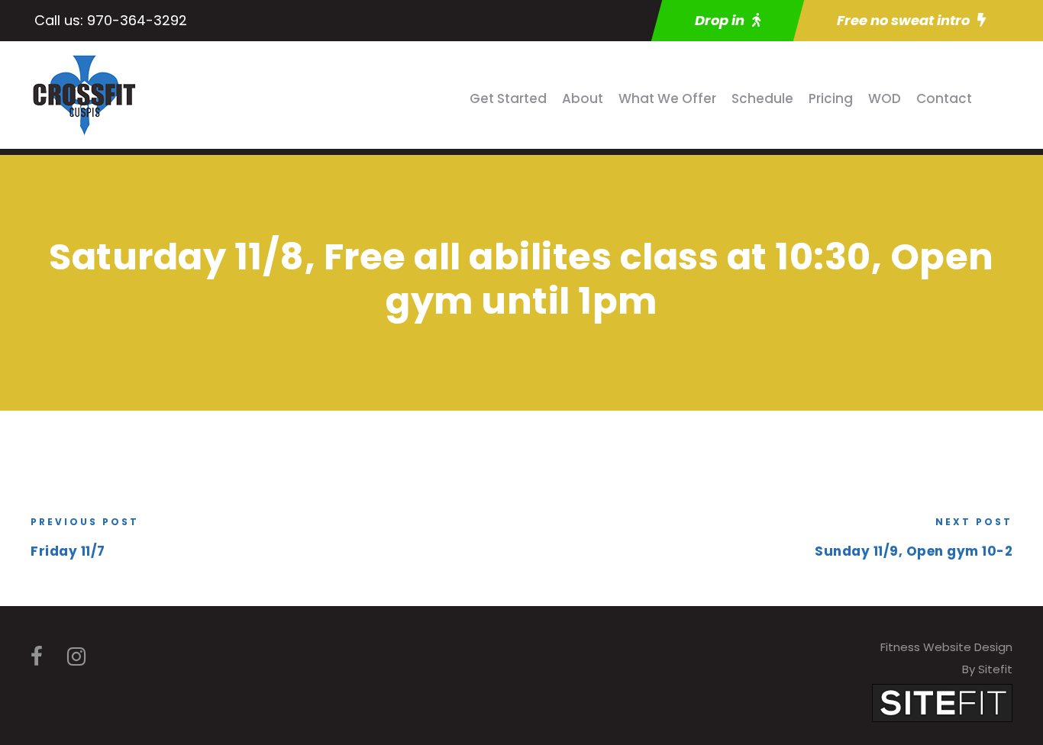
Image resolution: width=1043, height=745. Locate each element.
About (582, 98)
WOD (884, 98)
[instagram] (76, 657)
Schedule (762, 98)
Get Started (508, 98)
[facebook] (37, 657)
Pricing (831, 98)
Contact (944, 98)
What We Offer (667, 98)
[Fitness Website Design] (942, 702)
